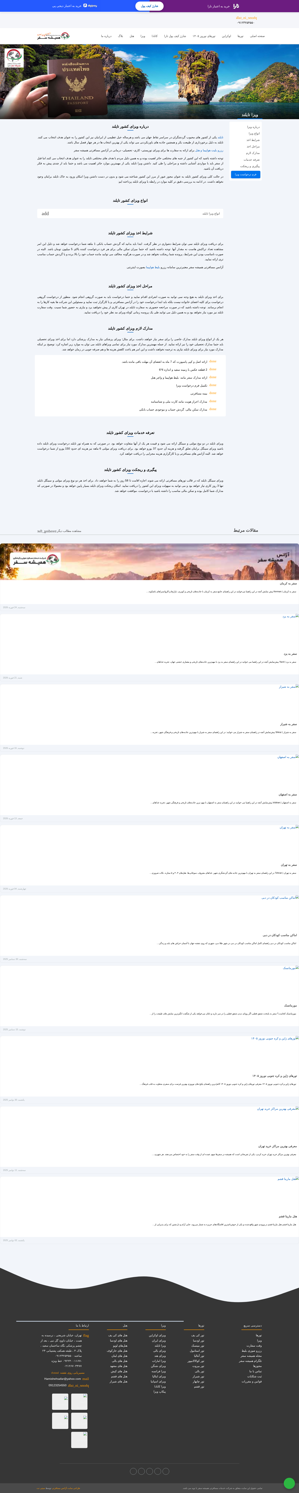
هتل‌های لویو (120, 1345)
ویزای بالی (159, 1350)
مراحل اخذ (253, 146)
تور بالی (199, 1371)
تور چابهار (198, 1381)
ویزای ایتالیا (159, 1376)
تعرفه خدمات (252, 159)
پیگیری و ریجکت (250, 166)
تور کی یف (197, 1335)
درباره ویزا (253, 127)
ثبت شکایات (254, 1376)
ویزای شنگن (158, 1366)
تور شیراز (198, 1376)
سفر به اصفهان (288, 794)
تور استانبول (197, 1350)
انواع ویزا (254, 133)
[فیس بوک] (166, 1471)
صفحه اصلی (257, 36)
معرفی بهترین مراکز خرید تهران (277, 1146)
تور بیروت (198, 1366)
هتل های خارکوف (117, 1350)
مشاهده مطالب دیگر (59, 531)
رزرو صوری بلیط (252, 1350)
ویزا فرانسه (159, 1371)
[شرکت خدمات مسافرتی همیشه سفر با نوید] (53, 36)
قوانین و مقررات (252, 1381)
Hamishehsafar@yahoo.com (62, 1378)
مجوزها (257, 1366)
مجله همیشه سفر (251, 1355)
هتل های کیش (119, 1371)
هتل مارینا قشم (288, 1216)
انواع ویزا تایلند (131, 213)
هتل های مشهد (118, 1366)
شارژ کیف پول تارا (175, 36)
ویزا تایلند (160, 1345)
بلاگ (120, 36)
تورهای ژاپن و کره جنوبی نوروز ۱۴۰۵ (274, 1075)
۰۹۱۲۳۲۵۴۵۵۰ (246, 20)
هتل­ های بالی (119, 1360)
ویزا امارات (159, 1360)
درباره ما (106, 36)
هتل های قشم (119, 1376)
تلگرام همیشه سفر (250, 1360)
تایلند (220, 137)
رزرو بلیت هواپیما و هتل (209, 150)
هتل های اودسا (118, 1340)
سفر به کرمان (288, 583)
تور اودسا (198, 1340)
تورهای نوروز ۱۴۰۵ (204, 36)
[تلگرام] (149, 1471)
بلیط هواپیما (153, 267)
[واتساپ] (133, 1471)
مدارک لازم (253, 153)
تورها (240, 36)
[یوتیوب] (141, 1471)
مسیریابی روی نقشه (68, 1372)
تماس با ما (255, 1371)
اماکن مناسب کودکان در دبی (280, 935)
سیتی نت (41, 1488)
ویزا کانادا (160, 1386)
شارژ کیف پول (149, 6)
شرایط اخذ (253, 140)
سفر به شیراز (288, 724)
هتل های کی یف (117, 1335)
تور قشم (199, 1386)
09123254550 (58, 1385)
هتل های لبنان (119, 1355)
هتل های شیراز (118, 1381)
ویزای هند (160, 1355)
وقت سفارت (254, 1345)
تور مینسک (197, 1345)
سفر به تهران (289, 864)
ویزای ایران (159, 1340)
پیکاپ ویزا (160, 1391)
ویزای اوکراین (157, 1335)
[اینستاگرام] (157, 1471)
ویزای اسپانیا (158, 1381)
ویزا (143, 36)
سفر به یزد (290, 653)
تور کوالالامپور (196, 1360)
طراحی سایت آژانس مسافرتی (66, 1488)
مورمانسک (290, 1005)
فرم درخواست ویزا (245, 174)
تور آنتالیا (199, 1355)
